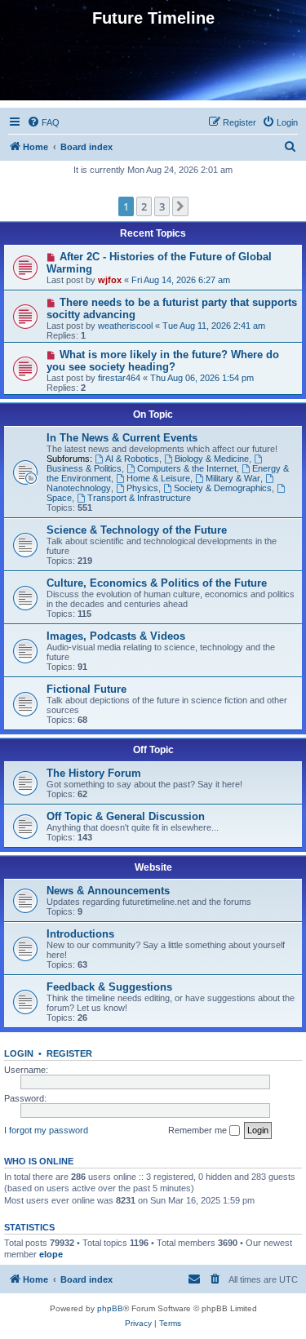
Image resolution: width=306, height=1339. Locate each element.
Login (18, 1053)
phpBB (110, 1308)
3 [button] (162, 206)
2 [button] (144, 206)
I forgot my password (46, 1130)
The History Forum (94, 773)
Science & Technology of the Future (137, 530)
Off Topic (153, 750)
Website (153, 867)
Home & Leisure (158, 478)
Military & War (233, 478)
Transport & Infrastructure (139, 498)
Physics (142, 488)
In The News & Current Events (122, 438)
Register (69, 1053)
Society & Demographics (223, 488)
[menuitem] (43, 122)
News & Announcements (108, 891)
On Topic (153, 414)
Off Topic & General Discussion (126, 816)
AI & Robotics (132, 458)
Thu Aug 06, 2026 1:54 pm (202, 378)
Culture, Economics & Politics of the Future (157, 583)
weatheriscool (125, 325)
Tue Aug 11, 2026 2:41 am (213, 325)
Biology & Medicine (212, 458)
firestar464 (119, 378)
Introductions (80, 934)
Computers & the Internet (187, 468)
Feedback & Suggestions (109, 987)
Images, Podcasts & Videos (116, 636)
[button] (180, 206)
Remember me (198, 1130)
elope (51, 1254)
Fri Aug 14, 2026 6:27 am (180, 280)
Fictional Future (86, 689)
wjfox (110, 280)
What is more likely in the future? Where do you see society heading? (163, 360)
